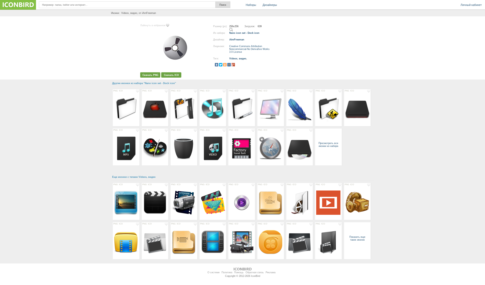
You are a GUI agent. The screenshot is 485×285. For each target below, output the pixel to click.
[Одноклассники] (225, 64)
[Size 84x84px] (241, 202)
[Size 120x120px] (155, 202)
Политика (226, 272)
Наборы (251, 4)
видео (242, 58)
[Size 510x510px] (212, 202)
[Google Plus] (233, 64)
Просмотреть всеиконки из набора (328, 144)
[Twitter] (220, 64)
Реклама (270, 272)
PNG (115, 91)
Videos (233, 58)
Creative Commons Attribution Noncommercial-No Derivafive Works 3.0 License (249, 49)
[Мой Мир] (229, 64)
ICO (121, 91)
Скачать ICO (171, 75)
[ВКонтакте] (216, 64)
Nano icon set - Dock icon (244, 32)
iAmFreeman (236, 39)
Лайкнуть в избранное (152, 25)
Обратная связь (255, 272)
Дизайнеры (270, 4)
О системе (213, 272)
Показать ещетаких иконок (357, 238)
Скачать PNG (150, 75)
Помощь (239, 272)
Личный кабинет (471, 4)
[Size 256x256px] (241, 148)
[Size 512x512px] (328, 202)
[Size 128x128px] (126, 108)
